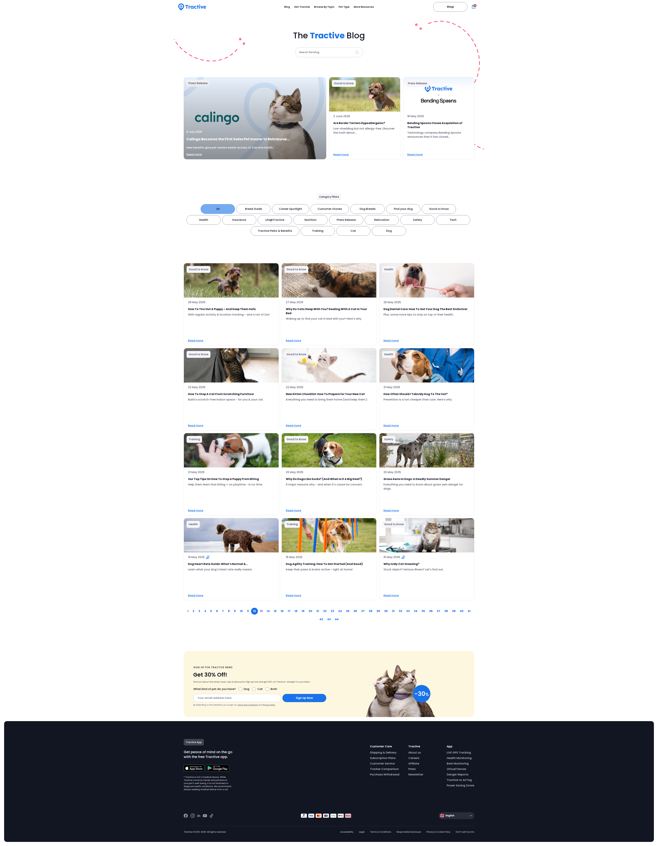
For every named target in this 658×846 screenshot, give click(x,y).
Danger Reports (457, 774)
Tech (453, 220)
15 (275, 611)
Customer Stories (330, 209)
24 (340, 611)
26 (355, 611)
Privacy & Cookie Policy (438, 831)
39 (454, 611)
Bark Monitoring (458, 763)
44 (337, 619)
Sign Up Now (304, 698)
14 (268, 611)
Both (274, 689)
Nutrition (310, 220)
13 (261, 611)
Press (412, 769)
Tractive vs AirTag (459, 780)
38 (446, 611)
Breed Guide (253, 209)
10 (241, 611)
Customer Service (382, 763)
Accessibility (347, 831)
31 (393, 611)
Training (317, 231)
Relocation (381, 220)
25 (347, 611)
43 (329, 619)
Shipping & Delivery (383, 753)
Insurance (239, 220)
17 (289, 611)
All (218, 209)
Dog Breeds (368, 209)
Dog (389, 231)
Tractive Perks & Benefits (275, 231)
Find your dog (403, 209)
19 (303, 611)
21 (317, 611)
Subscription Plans (383, 758)
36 (431, 611)
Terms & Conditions (380, 831)
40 (462, 611)
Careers (413, 758)
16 (282, 611)
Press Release (346, 220)
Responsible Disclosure (409, 831)
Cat (353, 231)
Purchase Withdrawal (384, 774)
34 (415, 611)
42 (321, 619)
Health (203, 220)
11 (248, 611)
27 (363, 611)
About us (414, 753)
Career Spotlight (290, 209)
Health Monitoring (459, 758)
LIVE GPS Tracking (459, 753)
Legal (361, 831)
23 (332, 611)
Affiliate (413, 763)
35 (423, 611)
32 (400, 611)
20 (310, 611)
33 (408, 611)
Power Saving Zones (460, 785)
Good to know (439, 209)
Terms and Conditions (247, 705)
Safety (417, 220)
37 (438, 611)
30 (386, 611)
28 (370, 611)
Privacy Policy (269, 705)
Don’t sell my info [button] (465, 831)
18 (296, 611)
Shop (450, 7)
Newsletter (415, 774)
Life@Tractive (274, 220)
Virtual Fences (456, 769)
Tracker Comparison (384, 769)
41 (469, 611)
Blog (287, 7)
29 (378, 611)
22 (325, 611)
